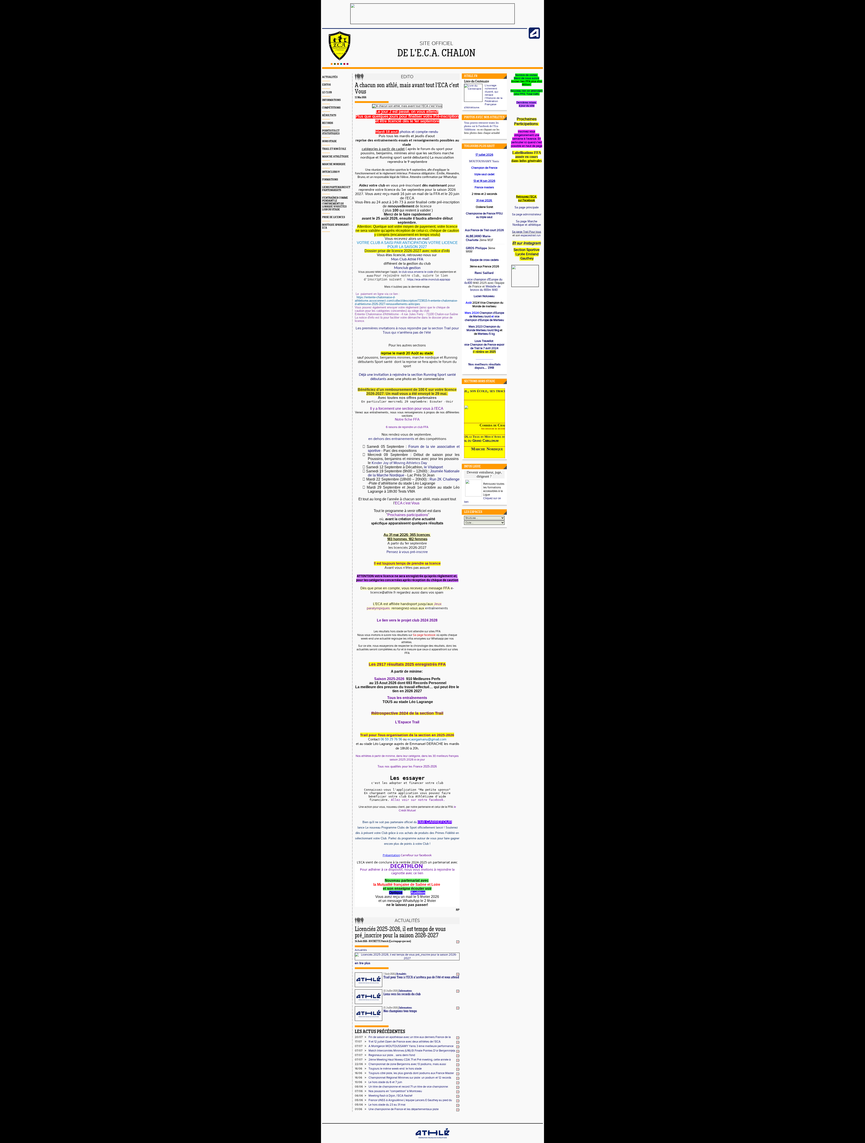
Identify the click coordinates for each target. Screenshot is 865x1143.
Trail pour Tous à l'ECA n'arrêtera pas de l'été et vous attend (421, 977)
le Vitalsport (433, 467)
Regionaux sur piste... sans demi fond (392, 1055)
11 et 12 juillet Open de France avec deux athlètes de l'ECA (405, 1041)
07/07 (358, 1046)
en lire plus (362, 963)
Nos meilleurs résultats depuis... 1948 (484, 366)
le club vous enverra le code (416, 272)
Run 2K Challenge (445, 479)
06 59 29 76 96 (391, 739)
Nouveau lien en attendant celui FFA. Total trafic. (526, 92)
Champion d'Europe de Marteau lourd (486, 314)
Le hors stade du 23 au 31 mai (387, 1105)
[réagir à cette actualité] (458, 941)
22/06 (359, 1064)
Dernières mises (526, 102)
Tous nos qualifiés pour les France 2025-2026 (407, 766)
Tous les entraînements (407, 698)
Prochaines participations (407, 515)
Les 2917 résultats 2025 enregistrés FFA (407, 664)
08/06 (359, 1086)
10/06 (358, 1082)
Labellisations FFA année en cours (526, 155)
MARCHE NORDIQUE (334, 164)
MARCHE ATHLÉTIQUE (335, 156)
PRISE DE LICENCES (333, 217)
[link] (406, 301)
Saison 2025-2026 (389, 679)
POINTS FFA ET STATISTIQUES (330, 132)
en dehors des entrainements (391, 439)
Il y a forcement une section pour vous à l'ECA (406, 408)
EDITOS (326, 84)
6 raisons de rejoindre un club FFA (407, 427)
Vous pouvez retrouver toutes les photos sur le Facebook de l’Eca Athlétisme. (481, 126)
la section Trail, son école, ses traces (486, 391)
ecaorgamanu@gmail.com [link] (426, 739)
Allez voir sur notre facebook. (418, 799)
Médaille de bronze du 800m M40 (485, 288)
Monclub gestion (407, 268)
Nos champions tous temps (400, 1011)
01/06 (358, 1109)
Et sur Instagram (526, 243)
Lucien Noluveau (484, 296)
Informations (405, 991)
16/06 (358, 1068)
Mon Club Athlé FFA (407, 259)
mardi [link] (394, 194)
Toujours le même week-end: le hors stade (395, 1068)
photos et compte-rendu (419, 132)
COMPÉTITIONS (331, 107)
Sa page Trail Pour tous (526, 232)
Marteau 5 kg (486, 334)
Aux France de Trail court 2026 (484, 230)
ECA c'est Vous (407, 503)
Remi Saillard (484, 273)
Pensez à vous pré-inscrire (407, 552)
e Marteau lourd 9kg (483, 328)
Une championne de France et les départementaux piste (404, 1109)
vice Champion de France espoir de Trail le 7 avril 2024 (484, 346)
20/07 (359, 1037)
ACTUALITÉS (329, 77)
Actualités (361, 950)
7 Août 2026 (389, 974)
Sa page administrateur (526, 214)
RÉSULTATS (329, 115)
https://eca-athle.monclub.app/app (429, 279)
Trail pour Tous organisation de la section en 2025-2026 (407, 735)
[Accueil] (339, 64)
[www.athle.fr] (534, 38)
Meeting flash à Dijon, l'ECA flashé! (390, 1095)
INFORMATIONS (331, 100)
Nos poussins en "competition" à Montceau (395, 1091)
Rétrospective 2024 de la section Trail (407, 713)
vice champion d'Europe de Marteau (484, 318)
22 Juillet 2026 (390, 991)
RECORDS (327, 123)
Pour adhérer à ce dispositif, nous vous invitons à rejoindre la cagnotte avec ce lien (407, 871)
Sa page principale (526, 207)
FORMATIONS (330, 179)
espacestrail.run (531, 235)
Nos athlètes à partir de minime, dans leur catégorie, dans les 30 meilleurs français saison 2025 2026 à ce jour (407, 757)
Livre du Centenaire (476, 81)
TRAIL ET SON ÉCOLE (334, 149)
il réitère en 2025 (484, 351)
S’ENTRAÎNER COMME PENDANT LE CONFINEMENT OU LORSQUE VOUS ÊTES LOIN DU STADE (335, 203)
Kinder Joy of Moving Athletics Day (399, 463)
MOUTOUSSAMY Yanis (484, 161)
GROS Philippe (476, 248)
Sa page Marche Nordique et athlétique (526, 223)
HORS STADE (329, 141)
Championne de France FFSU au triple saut (484, 215)
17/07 (358, 1041)
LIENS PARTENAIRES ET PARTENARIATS (336, 189)
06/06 (359, 1095)
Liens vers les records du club (402, 994)
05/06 (359, 1100)
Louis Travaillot (484, 341)
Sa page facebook (424, 635)
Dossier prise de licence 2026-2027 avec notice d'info (407, 251)
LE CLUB (327, 92)
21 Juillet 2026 (390, 1007)
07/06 (359, 1091)
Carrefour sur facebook (416, 855)
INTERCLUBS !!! (331, 172)
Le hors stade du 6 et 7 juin (385, 1082)
